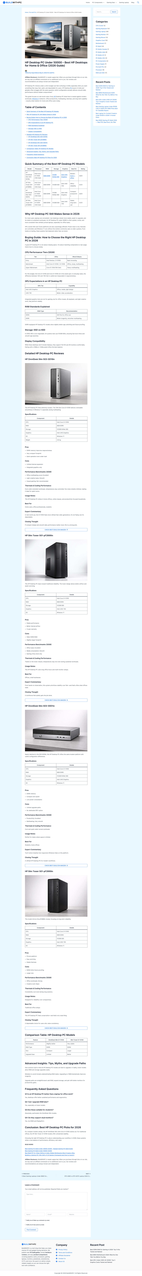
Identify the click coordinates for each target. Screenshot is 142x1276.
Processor (99, 70)
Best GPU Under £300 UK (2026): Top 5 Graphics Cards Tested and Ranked (106, 101)
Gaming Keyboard (101, 28)
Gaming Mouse (100, 37)
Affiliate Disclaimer (64, 1255)
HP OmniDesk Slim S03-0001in (37, 142)
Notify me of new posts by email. (35, 1224)
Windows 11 (35, 99)
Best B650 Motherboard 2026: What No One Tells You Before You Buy (106, 95)
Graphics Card (100, 40)
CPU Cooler (99, 25)
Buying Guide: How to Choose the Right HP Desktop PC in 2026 (47, 117)
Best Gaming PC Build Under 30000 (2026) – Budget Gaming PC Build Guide (49, 1149)
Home (26, 12)
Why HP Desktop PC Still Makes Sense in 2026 (41, 114)
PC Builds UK (100, 55)
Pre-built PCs (32, 12)
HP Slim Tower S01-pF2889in (37, 145)
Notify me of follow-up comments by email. (38, 1220)
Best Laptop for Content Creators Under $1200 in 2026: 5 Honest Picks (106, 115)
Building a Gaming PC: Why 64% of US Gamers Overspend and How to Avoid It (49, 1155)
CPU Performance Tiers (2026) (38, 119)
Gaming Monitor (101, 34)
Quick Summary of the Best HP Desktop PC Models (43, 111)
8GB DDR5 (47, 176)
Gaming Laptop (100, 31)
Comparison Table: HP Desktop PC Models (40, 148)
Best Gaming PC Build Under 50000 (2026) (38, 1151)
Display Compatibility (35, 131)
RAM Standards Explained (36, 125)
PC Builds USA (100, 58)
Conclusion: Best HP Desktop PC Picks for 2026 (42, 157)
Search (114, 12)
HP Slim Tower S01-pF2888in (37, 139)
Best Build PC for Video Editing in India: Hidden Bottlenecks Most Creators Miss (50, 1153)
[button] (103, 2)
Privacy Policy (63, 1249)
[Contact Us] (61, 1258)
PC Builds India (100, 52)
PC (71, 88)
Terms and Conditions (65, 1252)
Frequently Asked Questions (35, 154)
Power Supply (100, 64)
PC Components (101, 61)
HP (55, 96)
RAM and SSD (100, 73)
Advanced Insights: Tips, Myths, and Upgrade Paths (43, 151)
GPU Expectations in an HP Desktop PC (40, 122)
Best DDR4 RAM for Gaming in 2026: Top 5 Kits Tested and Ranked (105, 88)
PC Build (98, 46)
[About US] (60, 1261)
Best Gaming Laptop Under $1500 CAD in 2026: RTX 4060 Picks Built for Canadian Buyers (107, 108)
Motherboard (100, 43)
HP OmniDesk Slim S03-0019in (37, 136)
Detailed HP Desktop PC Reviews (37, 134)
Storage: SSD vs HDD (35, 128)
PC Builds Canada (101, 49)
